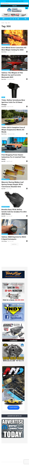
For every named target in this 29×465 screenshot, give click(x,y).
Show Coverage (5, 69)
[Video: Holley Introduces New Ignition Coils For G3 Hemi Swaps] (14, 90)
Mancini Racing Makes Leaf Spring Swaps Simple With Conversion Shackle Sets (12, 184)
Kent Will (3, 161)
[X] (16, 19)
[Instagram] (13, 19)
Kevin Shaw (3, 51)
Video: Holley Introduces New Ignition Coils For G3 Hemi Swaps (13, 102)
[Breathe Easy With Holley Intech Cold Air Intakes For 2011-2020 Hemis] (14, 199)
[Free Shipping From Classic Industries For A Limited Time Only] (14, 145)
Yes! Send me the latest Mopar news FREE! (14, 1)
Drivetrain (4, 234)
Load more (14, 244)
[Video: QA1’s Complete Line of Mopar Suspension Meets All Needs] (14, 117)
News (3, 97)
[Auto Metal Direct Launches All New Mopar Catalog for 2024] (14, 37)
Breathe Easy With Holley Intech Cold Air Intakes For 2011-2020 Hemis (14, 211)
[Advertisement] (14, 257)
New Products (5, 44)
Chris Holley (4, 241)
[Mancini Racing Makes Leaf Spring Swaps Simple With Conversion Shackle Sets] (14, 172)
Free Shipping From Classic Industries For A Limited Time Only (13, 157)
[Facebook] (11, 19)
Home (2, 22)
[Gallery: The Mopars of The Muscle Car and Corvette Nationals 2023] (14, 63)
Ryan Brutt (3, 79)
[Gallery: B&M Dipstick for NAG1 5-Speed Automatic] (14, 227)
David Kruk (3, 106)
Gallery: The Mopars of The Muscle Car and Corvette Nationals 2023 (12, 75)
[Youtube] (18, 19)
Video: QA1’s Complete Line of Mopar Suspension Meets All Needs (13, 129)
